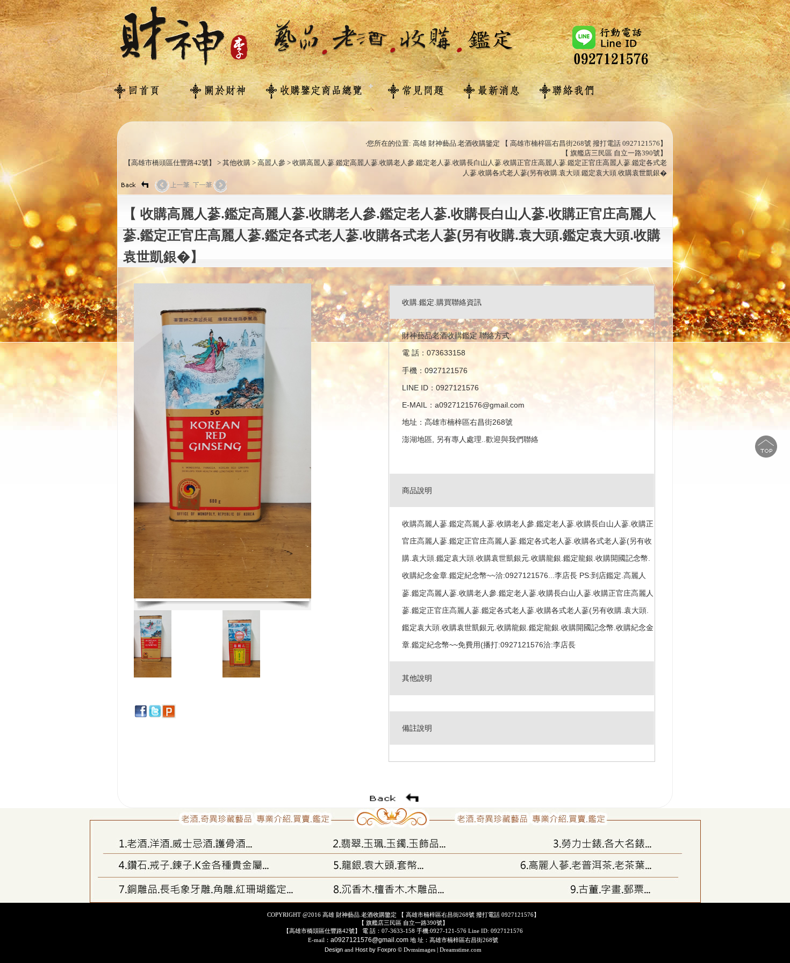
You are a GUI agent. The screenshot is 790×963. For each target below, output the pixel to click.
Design (334, 949)
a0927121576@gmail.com (369, 940)
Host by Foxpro (375, 949)
